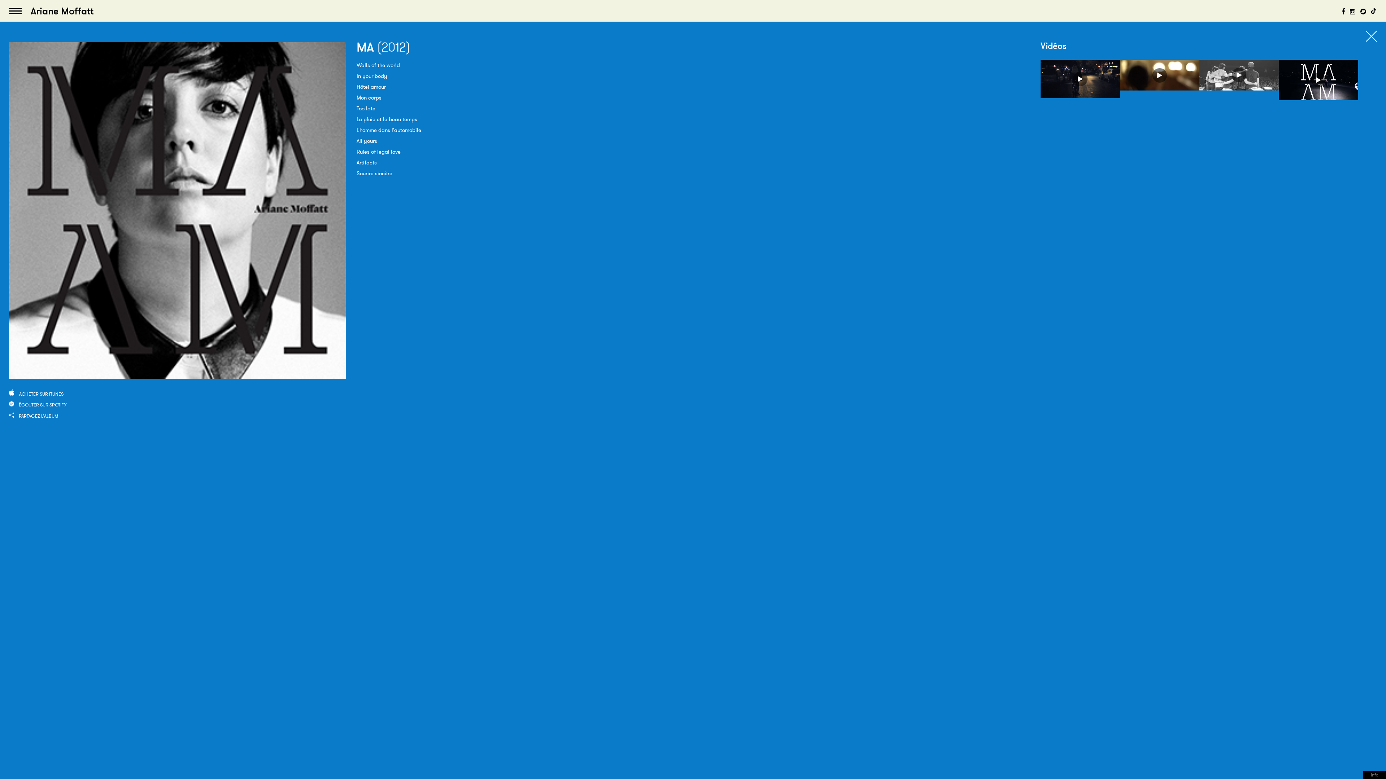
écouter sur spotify (43, 405)
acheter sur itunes (41, 394)
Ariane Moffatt (62, 11)
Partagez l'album (38, 416)
